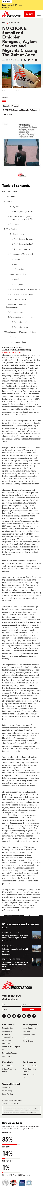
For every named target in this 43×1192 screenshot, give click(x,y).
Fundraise (26, 1031)
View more (8, 114)
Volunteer (26, 1038)
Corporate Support (9, 1056)
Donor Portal (7, 1031)
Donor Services (7, 1028)
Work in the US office (30, 1066)
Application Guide (29, 1075)
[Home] (12, 14)
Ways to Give (7, 1040)
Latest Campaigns (29, 1028)
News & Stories (14, 23)
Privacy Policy (7, 1091)
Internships (27, 1078)
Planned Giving (7, 1050)
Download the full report (12, 352)
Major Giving (7, 1043)
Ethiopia (6, 106)
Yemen (15, 106)
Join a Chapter (28, 1041)
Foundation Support (9, 1053)
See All (4, 928)
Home (4, 23)
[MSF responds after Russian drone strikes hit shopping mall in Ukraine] (21, 936)
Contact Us (6, 1087)
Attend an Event (29, 1034)
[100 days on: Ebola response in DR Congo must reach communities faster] (21, 964)
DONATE (29, 14)
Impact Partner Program (11, 1047)
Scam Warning (7, 1094)
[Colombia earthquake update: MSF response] (21, 950)
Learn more (7, 7)
